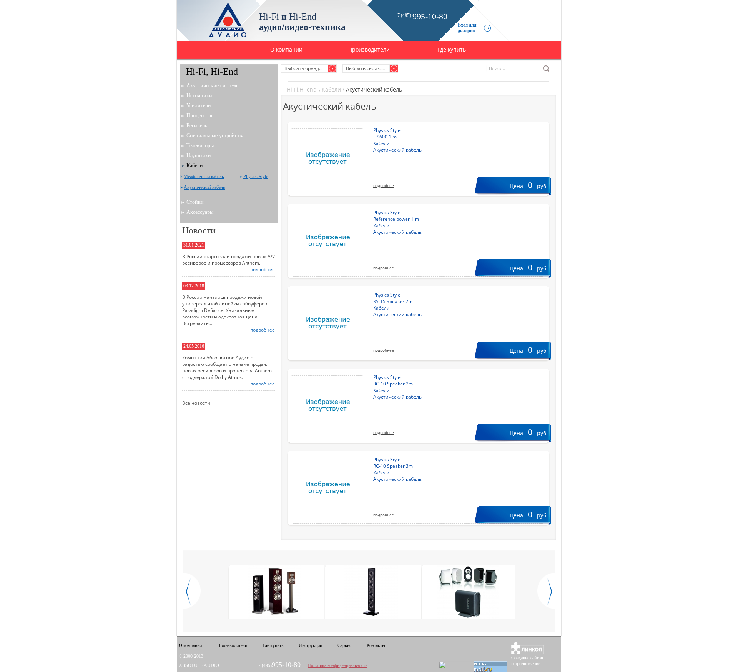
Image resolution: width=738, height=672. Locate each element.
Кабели (331, 89)
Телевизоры (200, 145)
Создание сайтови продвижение (527, 660)
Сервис (344, 645)
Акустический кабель (204, 187)
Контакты (376, 645)
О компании (286, 49)
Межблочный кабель (204, 176)
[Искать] (546, 68)
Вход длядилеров (467, 27)
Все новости (196, 403)
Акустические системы (212, 85)
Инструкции (310, 645)
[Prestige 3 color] (275, 592)
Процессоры (200, 115)
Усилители (198, 105)
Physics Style (255, 176)
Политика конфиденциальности (337, 665)
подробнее (383, 185)
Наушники (198, 155)
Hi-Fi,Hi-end (302, 89)
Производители (369, 49)
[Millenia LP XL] (371, 592)
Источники (199, 95)
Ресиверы (197, 125)
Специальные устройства (215, 135)
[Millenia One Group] (468, 592)
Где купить (451, 49)
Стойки (195, 202)
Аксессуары (199, 212)
